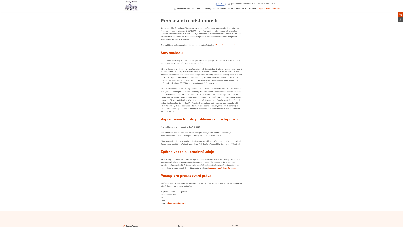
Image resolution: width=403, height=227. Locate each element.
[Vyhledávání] (279, 4)
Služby (208, 9)
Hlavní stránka (183, 9)
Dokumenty (221, 9)
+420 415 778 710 (268, 4)
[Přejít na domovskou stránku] (131, 6)
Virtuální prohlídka (272, 9)
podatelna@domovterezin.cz (243, 4)
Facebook (221, 4)
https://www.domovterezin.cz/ (176, 48)
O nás (197, 9)
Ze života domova (238, 9)
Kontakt (252, 9)
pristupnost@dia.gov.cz (176, 206)
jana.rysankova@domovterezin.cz (222, 171)
